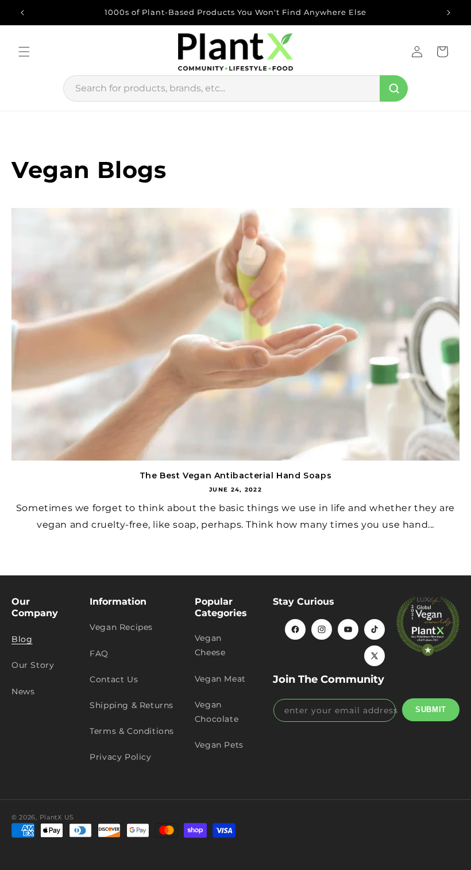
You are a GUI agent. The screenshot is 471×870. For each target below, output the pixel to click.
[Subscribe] (431, 709)
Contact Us (114, 679)
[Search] (394, 88)
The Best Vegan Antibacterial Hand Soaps (235, 475)
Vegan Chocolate (216, 711)
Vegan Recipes (121, 627)
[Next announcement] (448, 12)
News (22, 691)
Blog (21, 639)
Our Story (32, 665)
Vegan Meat (220, 679)
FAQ (99, 653)
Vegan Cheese (210, 645)
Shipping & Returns (131, 705)
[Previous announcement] (22, 12)
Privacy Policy (120, 757)
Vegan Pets (219, 745)
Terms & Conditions (132, 731)
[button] (24, 51)
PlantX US (57, 817)
